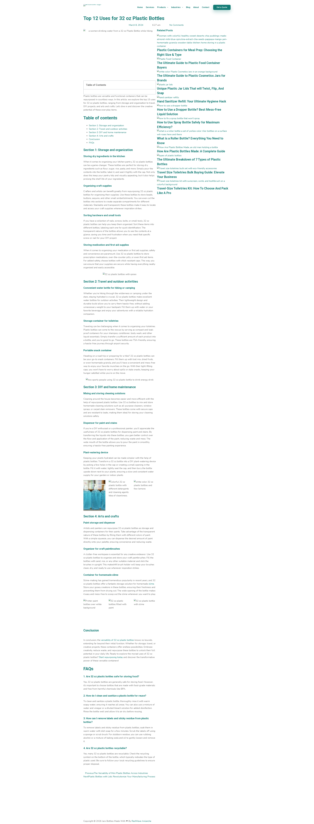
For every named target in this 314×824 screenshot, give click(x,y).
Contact (205, 7)
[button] (152, 85)
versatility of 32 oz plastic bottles (117, 640)
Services (150, 7)
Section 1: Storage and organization (106, 125)
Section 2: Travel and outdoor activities (108, 128)
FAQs (91, 142)
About (196, 7)
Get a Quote (222, 7)
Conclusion (94, 139)
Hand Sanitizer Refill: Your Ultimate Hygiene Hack (191, 101)
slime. (151, 583)
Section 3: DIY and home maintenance (107, 132)
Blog (188, 7)
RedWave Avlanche (141, 821)
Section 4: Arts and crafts (101, 135)
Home (140, 7)
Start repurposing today (111, 657)
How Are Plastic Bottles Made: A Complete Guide (191, 151)
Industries (176, 7)
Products (161, 7)
